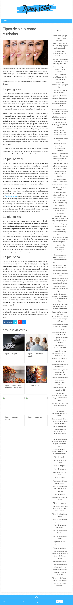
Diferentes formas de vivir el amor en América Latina (60, 273)
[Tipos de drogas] (14, 342)
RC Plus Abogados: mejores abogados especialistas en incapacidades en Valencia (59, 431)
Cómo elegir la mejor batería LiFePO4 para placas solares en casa (59, 181)
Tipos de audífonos (59, 548)
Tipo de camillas (59, 457)
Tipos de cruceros (35, 417)
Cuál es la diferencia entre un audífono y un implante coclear (60, 195)
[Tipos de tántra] (36, 374)
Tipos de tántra (33, 385)
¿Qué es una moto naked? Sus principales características (59, 77)
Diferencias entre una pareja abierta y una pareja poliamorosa (60, 265)
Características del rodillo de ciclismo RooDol (60, 174)
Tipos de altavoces (59, 503)
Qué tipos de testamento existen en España (59, 413)
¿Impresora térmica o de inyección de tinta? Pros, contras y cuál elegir (60, 61)
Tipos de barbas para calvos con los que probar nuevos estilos (60, 567)
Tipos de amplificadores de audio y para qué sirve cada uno (60, 508)
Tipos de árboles (59, 542)
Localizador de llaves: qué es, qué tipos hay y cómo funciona (59, 332)
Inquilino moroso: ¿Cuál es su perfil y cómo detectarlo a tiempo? (59, 306)
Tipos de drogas (11, 354)
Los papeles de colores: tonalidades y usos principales (60, 340)
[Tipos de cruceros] (37, 406)
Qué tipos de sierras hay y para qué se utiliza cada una (60, 405)
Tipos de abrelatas (60, 469)
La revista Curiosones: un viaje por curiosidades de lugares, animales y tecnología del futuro (60, 316)
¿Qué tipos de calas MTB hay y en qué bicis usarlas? (59, 125)
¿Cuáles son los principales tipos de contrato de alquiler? (60, 53)
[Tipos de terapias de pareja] (37, 342)
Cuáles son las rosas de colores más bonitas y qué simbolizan (60, 203)
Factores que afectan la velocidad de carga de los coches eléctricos (60, 281)
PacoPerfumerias (11, 196)
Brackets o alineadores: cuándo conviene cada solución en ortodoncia (60, 166)
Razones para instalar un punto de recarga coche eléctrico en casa (60, 421)
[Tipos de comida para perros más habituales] (14, 374)
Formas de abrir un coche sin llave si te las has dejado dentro (60, 288)
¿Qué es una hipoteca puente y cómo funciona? (60, 69)
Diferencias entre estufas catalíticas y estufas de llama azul (60, 257)
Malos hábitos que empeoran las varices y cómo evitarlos (59, 353)
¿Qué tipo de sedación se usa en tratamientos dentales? (59, 103)
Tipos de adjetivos (60, 494)
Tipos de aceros (59, 478)
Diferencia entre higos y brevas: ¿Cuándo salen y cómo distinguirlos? (60, 239)
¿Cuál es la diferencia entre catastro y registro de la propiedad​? (60, 46)
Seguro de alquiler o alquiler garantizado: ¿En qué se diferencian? (60, 451)
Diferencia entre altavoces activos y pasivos (59, 232)
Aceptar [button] (59, 602)
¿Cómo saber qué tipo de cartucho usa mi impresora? (59, 38)
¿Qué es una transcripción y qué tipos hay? (60, 85)
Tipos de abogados (59, 466)
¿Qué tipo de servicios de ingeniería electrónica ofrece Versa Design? (60, 111)
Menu (5, 21)
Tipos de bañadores (59, 561)
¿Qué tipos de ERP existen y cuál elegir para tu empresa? (59, 132)
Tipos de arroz (60, 545)
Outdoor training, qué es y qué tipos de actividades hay (60, 372)
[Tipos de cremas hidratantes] (14, 406)
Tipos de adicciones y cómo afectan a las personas (59, 489)
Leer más (67, 602)
